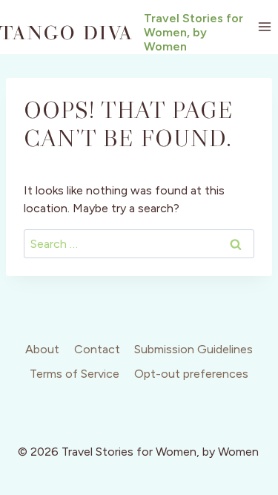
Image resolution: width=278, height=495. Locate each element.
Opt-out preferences (191, 374)
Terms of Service (74, 374)
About (42, 349)
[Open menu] (264, 27)
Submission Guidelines (193, 349)
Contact (97, 349)
